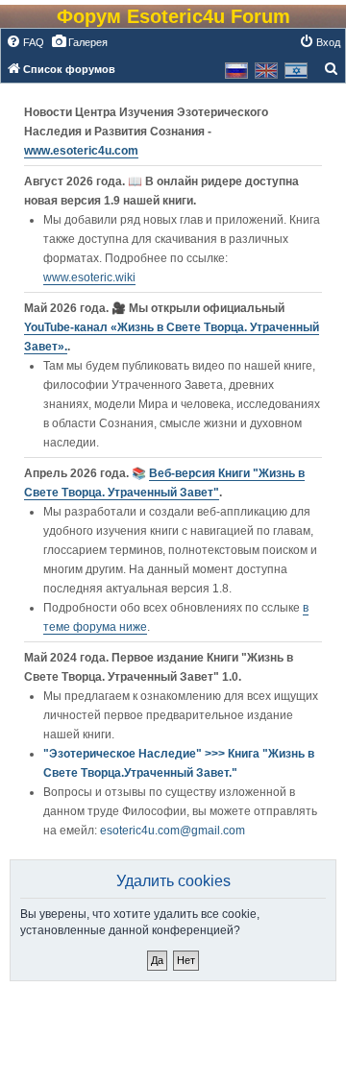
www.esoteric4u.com (81, 150)
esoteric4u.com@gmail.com (172, 830)
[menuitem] (25, 42)
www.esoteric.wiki (89, 277)
